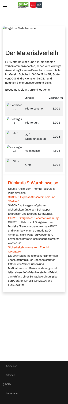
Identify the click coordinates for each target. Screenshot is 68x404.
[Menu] (5, 5)
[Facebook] (60, 5)
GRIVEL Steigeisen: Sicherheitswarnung (33, 218)
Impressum (12, 393)
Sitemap (10, 375)
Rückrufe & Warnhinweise (33, 182)
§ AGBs (7, 384)
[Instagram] (64, 5)
